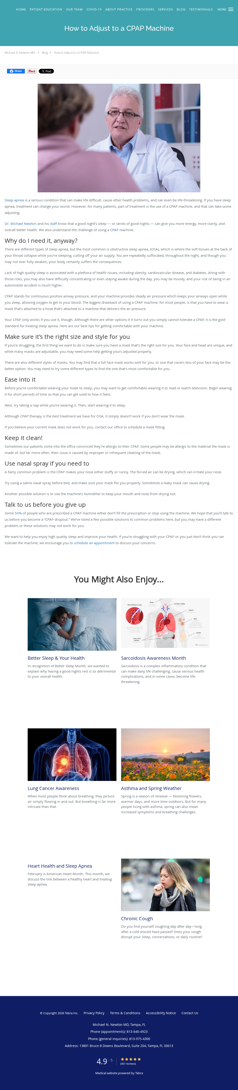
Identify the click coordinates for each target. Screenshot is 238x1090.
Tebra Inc (71, 1013)
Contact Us (190, 1013)
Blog (45, 52)
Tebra (139, 1073)
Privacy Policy (94, 1013)
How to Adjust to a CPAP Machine (76, 52)
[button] (230, 9)
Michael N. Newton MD (20, 52)
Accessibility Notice (161, 1013)
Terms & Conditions (125, 1013)
